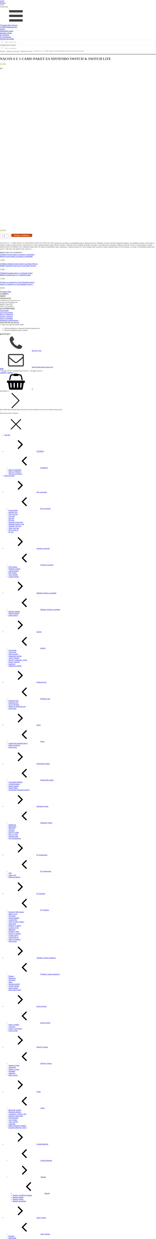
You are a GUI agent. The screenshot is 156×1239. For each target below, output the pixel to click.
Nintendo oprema (26, 51)
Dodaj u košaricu (22, 235)
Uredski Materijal (46, 1160)
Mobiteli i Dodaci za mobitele (50, 609)
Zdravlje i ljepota (46, 1063)
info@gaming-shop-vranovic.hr (42, 367)
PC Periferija (44, 910)
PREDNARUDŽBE (7, 39)
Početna (2, 51)
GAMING (3, 27)
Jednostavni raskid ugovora (9, 320)
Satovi (42, 741)
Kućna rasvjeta (45, 1023)
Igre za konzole (45, 508)
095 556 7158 (36, 351)
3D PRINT (44, 468)
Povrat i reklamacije (6, 314)
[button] (16, 431)
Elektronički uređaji (6, 31)
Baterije (47, 1193)
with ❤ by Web (6, 373)
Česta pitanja (4, 310)
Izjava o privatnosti (6, 318)
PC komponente (5, 37)
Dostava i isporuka (6, 316)
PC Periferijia (4, 35)
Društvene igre (12, 27)
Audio (42, 1108)
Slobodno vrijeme (6, 33)
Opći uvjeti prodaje (6, 312)
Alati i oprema (45, 1234)
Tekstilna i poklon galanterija (50, 974)
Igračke (2, 29)
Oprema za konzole (12, 51)
